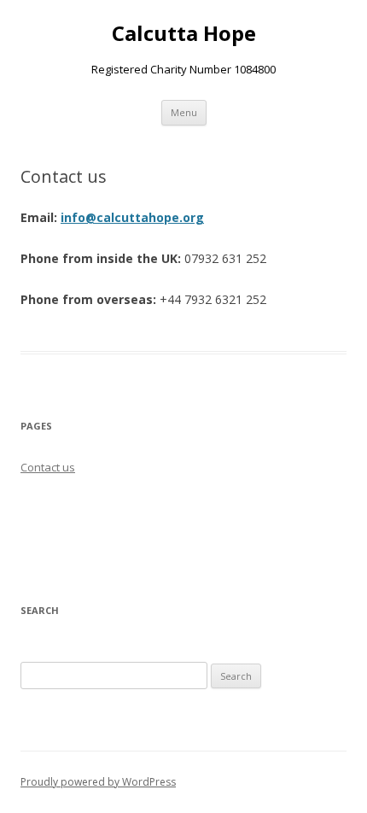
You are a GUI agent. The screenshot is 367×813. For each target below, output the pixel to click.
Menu (184, 112)
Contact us (47, 467)
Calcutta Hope (184, 33)
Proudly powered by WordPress (98, 782)
